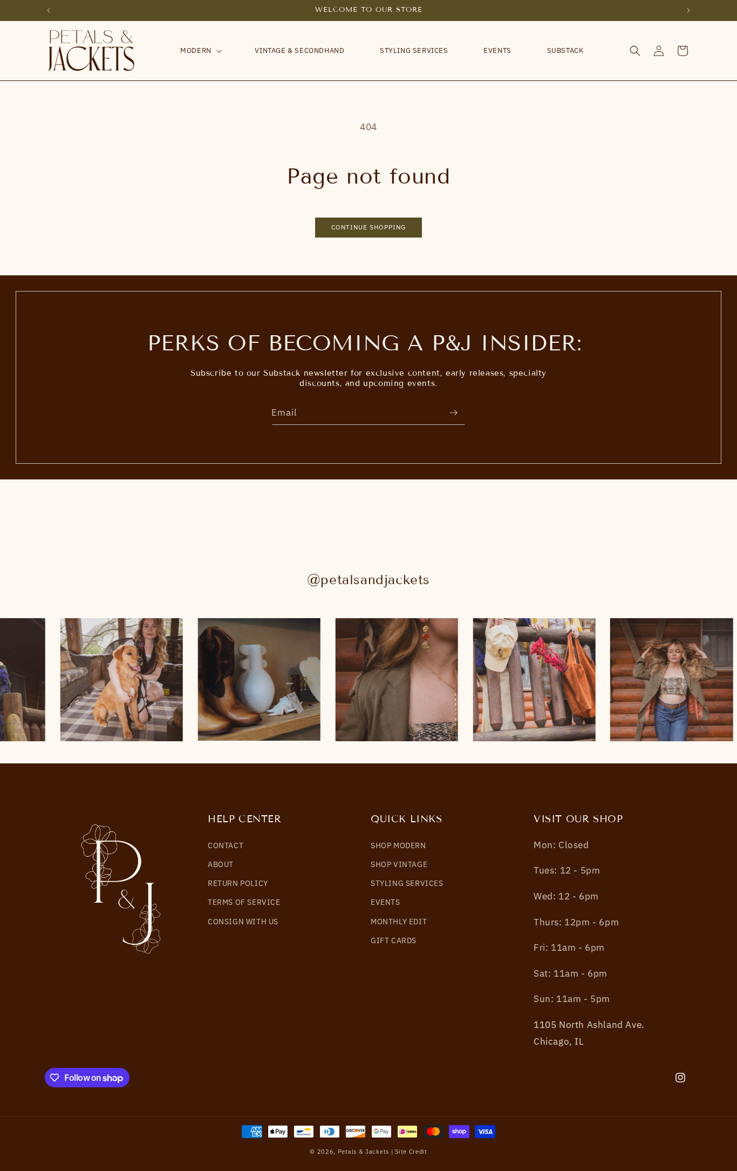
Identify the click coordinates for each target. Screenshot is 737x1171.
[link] (119, 679)
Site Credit (411, 1151)
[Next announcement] (688, 10)
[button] (200, 51)
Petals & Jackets (363, 1151)
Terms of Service (244, 902)
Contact (225, 845)
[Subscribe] (453, 412)
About (221, 864)
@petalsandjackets (368, 579)
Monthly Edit (399, 921)
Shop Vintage (399, 864)
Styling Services (407, 883)
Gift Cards (394, 940)
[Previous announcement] (48, 10)
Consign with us (243, 921)
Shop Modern (398, 845)
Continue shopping (368, 227)
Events (385, 902)
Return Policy (238, 883)
